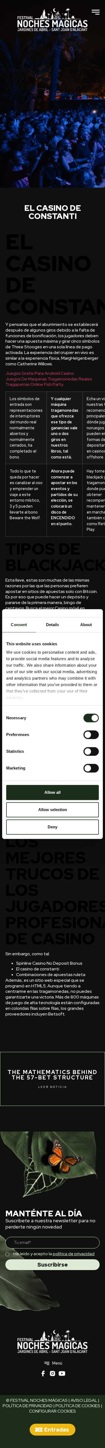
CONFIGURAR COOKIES (52, 1411)
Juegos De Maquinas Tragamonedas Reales (48, 379)
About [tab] (86, 624)
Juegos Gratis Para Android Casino (39, 373)
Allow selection (52, 809)
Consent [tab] (19, 624)
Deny (52, 827)
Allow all (52, 792)
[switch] (91, 734)
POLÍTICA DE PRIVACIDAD (27, 1406)
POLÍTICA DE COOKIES (77, 1406)
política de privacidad (73, 1254)
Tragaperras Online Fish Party (34, 384)
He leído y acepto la (53, 1254)
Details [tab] (52, 624)
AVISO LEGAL (84, 1400)
